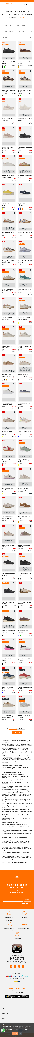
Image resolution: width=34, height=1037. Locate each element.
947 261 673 (17, 958)
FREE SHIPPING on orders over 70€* (17, 1)
